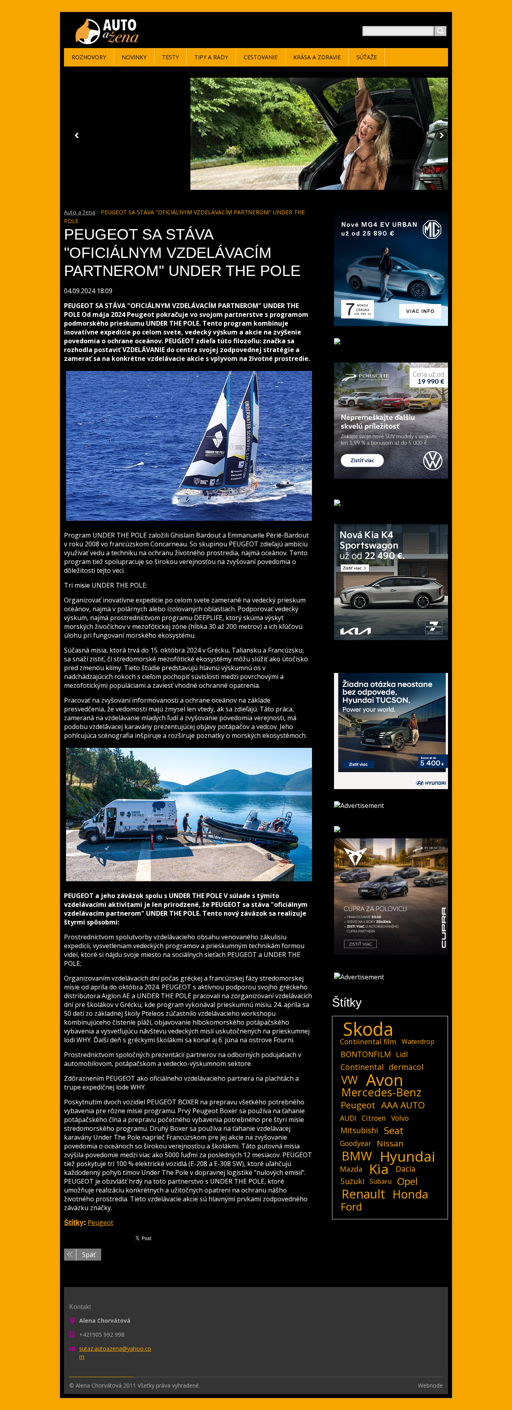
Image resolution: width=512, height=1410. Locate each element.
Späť (89, 1254)
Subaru (381, 1181)
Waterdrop (418, 1041)
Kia (379, 1169)
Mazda (351, 1169)
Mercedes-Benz (381, 1092)
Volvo (400, 1118)
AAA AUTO (403, 1105)
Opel (407, 1181)
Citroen (374, 1118)
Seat (394, 1130)
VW (349, 1080)
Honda (410, 1194)
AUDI (348, 1118)
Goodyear (355, 1143)
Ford (351, 1207)
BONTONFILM (365, 1054)
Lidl (402, 1054)
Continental (362, 1067)
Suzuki (352, 1181)
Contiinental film (368, 1041)
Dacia (406, 1168)
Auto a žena (79, 212)
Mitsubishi (359, 1130)
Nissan (390, 1143)
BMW (357, 1156)
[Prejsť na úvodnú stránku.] (108, 40)
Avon (384, 1080)
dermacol (406, 1067)
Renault (363, 1194)
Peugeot (100, 1222)
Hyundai (407, 1156)
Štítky (74, 1223)
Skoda (368, 1029)
